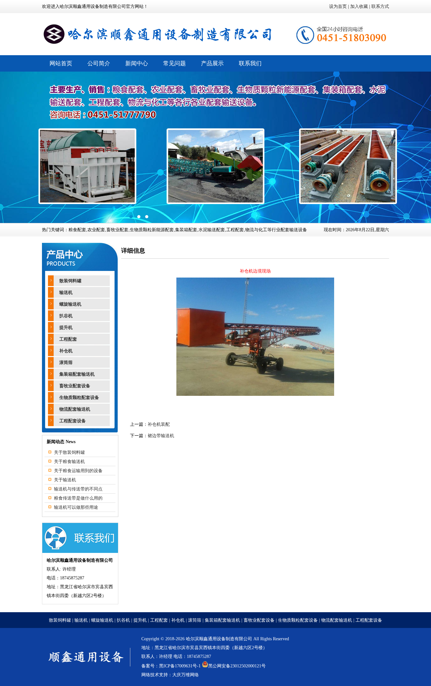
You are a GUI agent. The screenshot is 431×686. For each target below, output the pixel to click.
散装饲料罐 (70, 281)
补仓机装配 (159, 424)
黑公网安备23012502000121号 (237, 666)
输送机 (66, 292)
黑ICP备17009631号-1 (180, 666)
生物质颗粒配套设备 (79, 397)
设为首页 (338, 6)
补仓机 (66, 351)
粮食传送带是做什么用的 (78, 498)
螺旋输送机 (70, 304)
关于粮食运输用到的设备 (78, 470)
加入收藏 (359, 6)
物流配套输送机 (74, 409)
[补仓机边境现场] (255, 394)
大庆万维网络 (185, 674)
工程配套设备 (72, 421)
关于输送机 (65, 480)
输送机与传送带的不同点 (78, 489)
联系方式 (380, 6)
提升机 (66, 327)
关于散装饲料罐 (69, 452)
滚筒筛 (66, 362)
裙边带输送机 (161, 435)
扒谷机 (66, 316)
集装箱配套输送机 (77, 374)
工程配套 (68, 339)
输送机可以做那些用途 (76, 507)
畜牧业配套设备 (74, 386)
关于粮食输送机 (69, 461)
